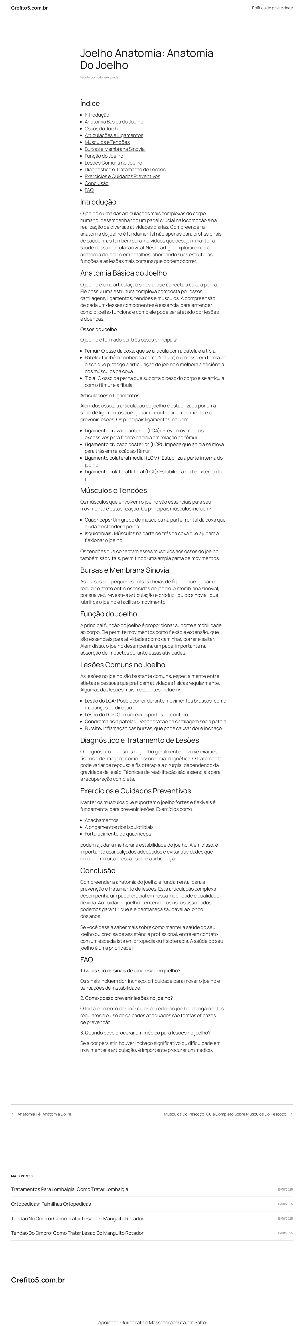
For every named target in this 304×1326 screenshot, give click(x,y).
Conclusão (97, 183)
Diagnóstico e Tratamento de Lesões (125, 169)
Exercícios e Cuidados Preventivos (122, 176)
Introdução (97, 114)
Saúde (113, 77)
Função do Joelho (104, 156)
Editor (100, 77)
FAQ (89, 190)
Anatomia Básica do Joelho (114, 121)
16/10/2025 (285, 1189)
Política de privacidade (272, 7)
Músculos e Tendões (107, 142)
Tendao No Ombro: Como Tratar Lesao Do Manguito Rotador (77, 1218)
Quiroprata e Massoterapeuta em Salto (163, 1322)
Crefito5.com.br (29, 7)
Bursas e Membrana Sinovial (115, 149)
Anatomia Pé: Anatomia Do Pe (44, 1114)
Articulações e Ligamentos (114, 135)
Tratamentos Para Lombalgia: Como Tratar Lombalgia (69, 1189)
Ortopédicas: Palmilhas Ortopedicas (51, 1204)
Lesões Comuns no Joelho (113, 162)
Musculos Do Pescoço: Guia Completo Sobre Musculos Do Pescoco (225, 1114)
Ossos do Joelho (103, 128)
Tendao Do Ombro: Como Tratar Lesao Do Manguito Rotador (77, 1233)
